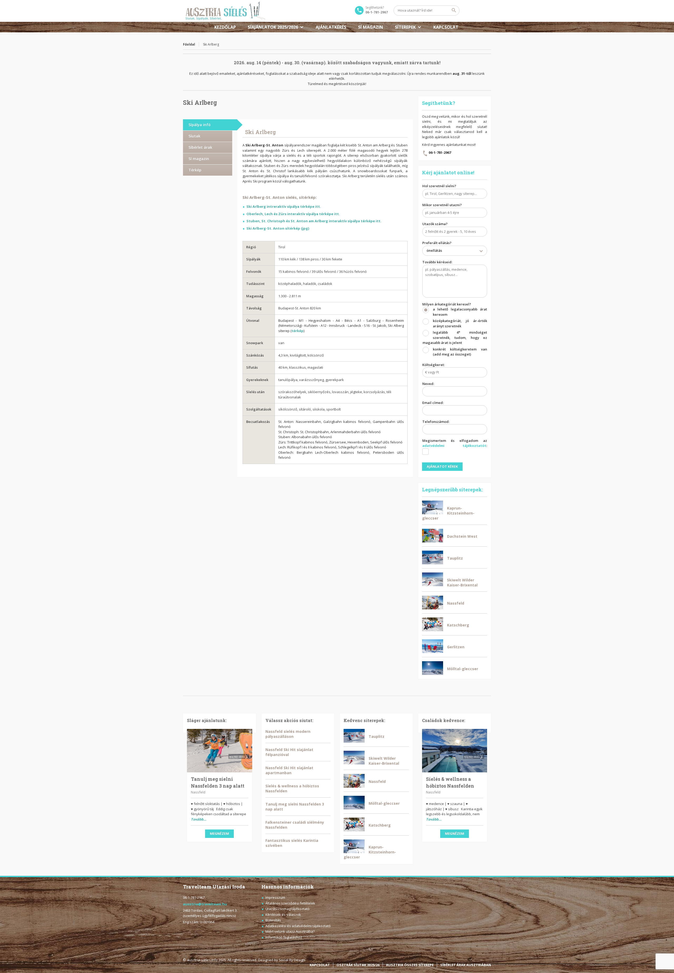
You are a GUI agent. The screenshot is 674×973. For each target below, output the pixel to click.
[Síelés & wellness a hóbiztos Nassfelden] (454, 750)
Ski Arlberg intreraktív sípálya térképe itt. (283, 206)
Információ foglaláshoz (283, 937)
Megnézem (219, 833)
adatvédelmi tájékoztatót (454, 445)
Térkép (195, 169)
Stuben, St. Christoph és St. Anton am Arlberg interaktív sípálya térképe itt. (313, 221)
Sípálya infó (200, 124)
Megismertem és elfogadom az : (454, 443)
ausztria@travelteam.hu (205, 904)
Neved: (428, 383)
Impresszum (275, 897)
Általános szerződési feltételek (290, 903)
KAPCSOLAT (445, 27)
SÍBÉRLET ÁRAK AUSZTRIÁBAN (465, 964)
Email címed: (433, 402)
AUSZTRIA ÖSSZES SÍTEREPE (410, 964)
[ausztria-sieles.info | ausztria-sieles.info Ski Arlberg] (224, 11)
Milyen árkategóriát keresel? (454, 329)
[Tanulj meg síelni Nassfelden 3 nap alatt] (219, 750)
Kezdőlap (225, 27)
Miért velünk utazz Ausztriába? (290, 931)
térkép (297, 330)
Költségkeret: (433, 364)
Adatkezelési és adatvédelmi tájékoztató (298, 925)
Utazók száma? (435, 223)
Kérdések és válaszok (283, 914)
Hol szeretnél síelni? (439, 186)
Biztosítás (273, 920)
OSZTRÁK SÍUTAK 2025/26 (357, 964)
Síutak (194, 136)
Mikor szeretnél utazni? (442, 204)
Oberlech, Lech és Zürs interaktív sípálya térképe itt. (293, 213)
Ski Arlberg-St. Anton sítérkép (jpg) (277, 228)
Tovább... (198, 819)
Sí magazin (370, 27)
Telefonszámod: (435, 421)
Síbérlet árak (200, 147)
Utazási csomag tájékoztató (287, 908)
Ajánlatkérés (331, 27)
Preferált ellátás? (437, 246)
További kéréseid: (437, 262)
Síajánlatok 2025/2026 (273, 27)
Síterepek (405, 27)
